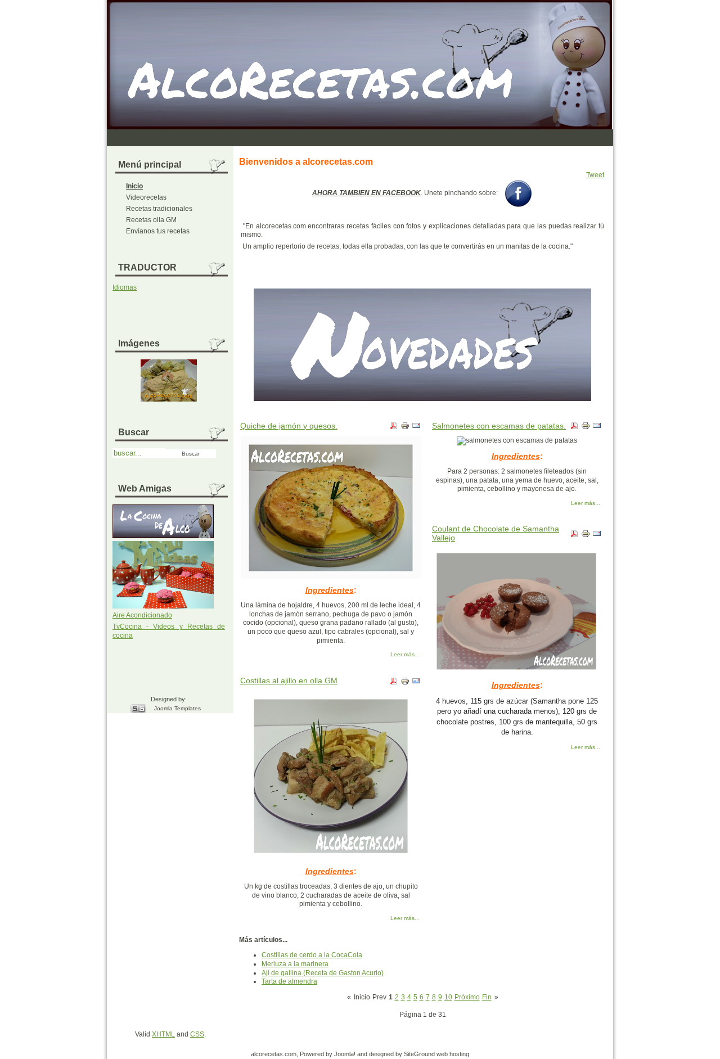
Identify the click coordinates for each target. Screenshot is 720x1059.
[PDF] (393, 428)
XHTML (163, 1034)
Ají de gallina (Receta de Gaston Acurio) (323, 973)
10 (448, 997)
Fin (487, 997)
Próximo (467, 997)
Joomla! (345, 1054)
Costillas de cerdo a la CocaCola (312, 955)
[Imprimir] (405, 428)
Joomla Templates (177, 708)
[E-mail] (416, 428)
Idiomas (124, 287)
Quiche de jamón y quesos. (289, 425)
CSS (197, 1034)
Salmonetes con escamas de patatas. (499, 425)
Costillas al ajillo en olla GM (289, 680)
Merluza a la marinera (295, 964)
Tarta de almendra (289, 981)
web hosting (452, 1054)
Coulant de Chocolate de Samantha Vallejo (495, 533)
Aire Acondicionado (142, 615)
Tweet (595, 175)
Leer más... (405, 654)
